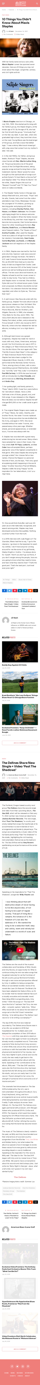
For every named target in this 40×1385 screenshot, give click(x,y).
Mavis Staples (7, 583)
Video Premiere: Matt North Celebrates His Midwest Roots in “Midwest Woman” (19, 1337)
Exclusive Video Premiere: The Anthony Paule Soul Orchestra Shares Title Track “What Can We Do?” (19, 1269)
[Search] (37, 3)
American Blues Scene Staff (17, 775)
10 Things (6, 579)
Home (6, 1373)
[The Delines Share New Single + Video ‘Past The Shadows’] (20, 791)
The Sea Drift (7, 1194)
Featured (5, 15)
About (27, 1376)
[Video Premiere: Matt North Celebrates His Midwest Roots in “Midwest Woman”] (20, 1323)
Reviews (20, 1373)
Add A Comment (20, 743)
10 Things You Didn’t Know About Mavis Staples (29, 1216)
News (4, 758)
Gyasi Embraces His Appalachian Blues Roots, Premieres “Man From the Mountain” (18, 1304)
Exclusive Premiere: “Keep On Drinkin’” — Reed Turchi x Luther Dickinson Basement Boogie (19, 730)
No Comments (8, 34)
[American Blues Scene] (21, 3)
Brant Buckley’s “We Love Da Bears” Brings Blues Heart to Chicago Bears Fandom (20, 696)
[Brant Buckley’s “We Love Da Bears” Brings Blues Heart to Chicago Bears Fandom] (20, 682)
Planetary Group (8, 1191)
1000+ (14, 579)
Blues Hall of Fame (25, 579)
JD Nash (11, 31)
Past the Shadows (29, 1188)
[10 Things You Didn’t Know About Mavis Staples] (20, 47)
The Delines (20, 1177)
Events (13, 1376)
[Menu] (3, 3)
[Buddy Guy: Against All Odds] (20, 651)
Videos (20, 1376)
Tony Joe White (31, 1139)
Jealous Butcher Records (11, 1188)
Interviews (29, 1373)
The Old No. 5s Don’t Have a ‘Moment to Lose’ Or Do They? (10, 1216)
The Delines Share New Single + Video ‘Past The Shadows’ (11, 604)
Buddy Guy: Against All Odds (14, 665)
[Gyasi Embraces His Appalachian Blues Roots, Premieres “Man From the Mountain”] (20, 1288)
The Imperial (7, 1036)
